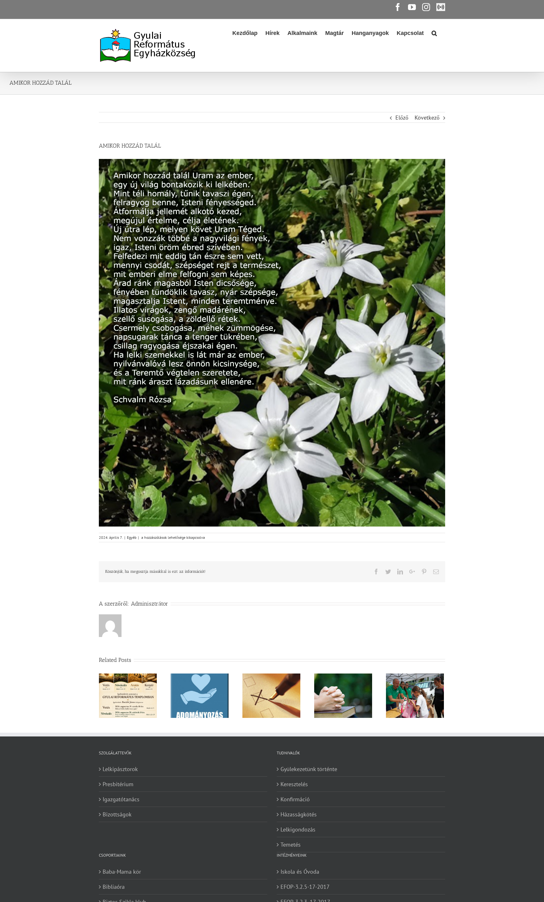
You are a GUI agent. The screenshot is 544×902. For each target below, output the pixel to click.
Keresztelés (294, 784)
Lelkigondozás (297, 829)
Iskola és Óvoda (299, 871)
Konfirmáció (295, 799)
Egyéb (131, 537)
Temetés (290, 844)
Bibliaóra (114, 886)
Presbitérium (118, 784)
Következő (427, 117)
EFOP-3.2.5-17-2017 (305, 886)
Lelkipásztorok (120, 769)
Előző (401, 117)
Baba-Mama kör (122, 871)
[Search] (434, 32)
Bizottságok (117, 814)
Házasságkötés (298, 814)
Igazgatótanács (121, 799)
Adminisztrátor (149, 603)
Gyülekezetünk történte (308, 769)
